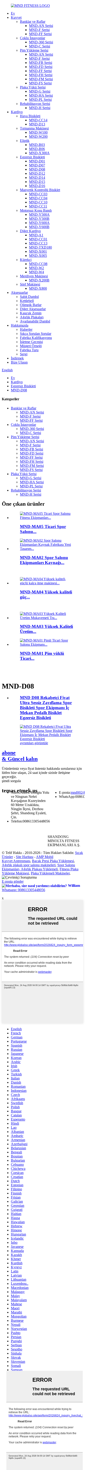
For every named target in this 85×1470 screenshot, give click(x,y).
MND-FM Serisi (41, 79)
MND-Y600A (39, 223)
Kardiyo (17, 112)
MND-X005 (38, 256)
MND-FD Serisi (40, 67)
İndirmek (17, 358)
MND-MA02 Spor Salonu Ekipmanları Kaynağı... (44, 560)
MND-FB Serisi (40, 63)
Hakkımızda (19, 325)
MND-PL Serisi (40, 99)
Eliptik (24, 141)
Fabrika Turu (29, 350)
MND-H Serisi (39, 108)
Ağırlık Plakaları (32, 317)
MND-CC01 (38, 239)
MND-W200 (38, 136)
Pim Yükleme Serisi (34, 50)
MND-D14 (37, 178)
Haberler (26, 329)
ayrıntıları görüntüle (34, 743)
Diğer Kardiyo (30, 231)
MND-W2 (36, 268)
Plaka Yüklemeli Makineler (50, 873)
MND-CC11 (38, 206)
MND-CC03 (38, 194)
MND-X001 (38, 251)
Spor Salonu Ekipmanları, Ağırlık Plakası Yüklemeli (38, 867)
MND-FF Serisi (40, 34)
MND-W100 (38, 132)
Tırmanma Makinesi (34, 128)
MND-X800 (38, 288)
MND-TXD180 (40, 247)
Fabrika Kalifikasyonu (36, 338)
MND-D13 (37, 124)
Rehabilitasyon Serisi (35, 104)
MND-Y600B (39, 227)
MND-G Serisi (39, 91)
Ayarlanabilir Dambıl (35, 321)
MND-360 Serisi (41, 42)
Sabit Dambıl (29, 297)
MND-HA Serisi (41, 95)
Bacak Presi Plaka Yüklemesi (53, 861)
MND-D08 (37, 169)
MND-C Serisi (39, 46)
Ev (13, 13)
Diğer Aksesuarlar (33, 309)
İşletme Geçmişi (31, 342)
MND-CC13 (38, 243)
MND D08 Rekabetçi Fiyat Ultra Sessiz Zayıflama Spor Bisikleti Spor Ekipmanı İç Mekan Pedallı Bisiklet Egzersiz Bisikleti (46, 707)
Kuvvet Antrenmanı (16, 861)
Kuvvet (16, 17)
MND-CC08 (38, 264)
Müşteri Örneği (31, 346)
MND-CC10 (38, 202)
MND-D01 (37, 161)
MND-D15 (37, 182)
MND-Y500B (39, 219)
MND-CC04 (38, 198)
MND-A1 (36, 235)
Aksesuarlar (19, 292)
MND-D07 (37, 165)
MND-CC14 (38, 120)
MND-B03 (37, 145)
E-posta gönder (13, 881)
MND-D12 (37, 173)
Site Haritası (24, 857)
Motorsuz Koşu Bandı (36, 210)
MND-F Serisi (39, 30)
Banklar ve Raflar (32, 21)
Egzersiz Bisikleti (32, 157)
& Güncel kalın (20, 756)
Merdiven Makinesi (34, 276)
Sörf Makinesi (30, 284)
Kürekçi (26, 260)
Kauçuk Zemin (30, 313)
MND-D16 (37, 186)
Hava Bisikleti (30, 116)
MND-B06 (37, 149)
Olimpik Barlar (30, 305)
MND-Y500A (39, 214)
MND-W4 (36, 272)
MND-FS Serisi (40, 83)
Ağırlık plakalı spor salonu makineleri (29, 865)
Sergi (23, 354)
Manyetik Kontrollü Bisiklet (40, 190)
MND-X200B (39, 280)
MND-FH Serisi (40, 75)
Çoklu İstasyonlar (32, 38)
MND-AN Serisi (41, 26)
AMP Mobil (44, 857)
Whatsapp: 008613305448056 (23, 890)
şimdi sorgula (11, 781)
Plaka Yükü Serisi (33, 87)
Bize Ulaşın (19, 362)
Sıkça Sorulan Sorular (35, 334)
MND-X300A (39, 153)
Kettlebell (27, 301)
